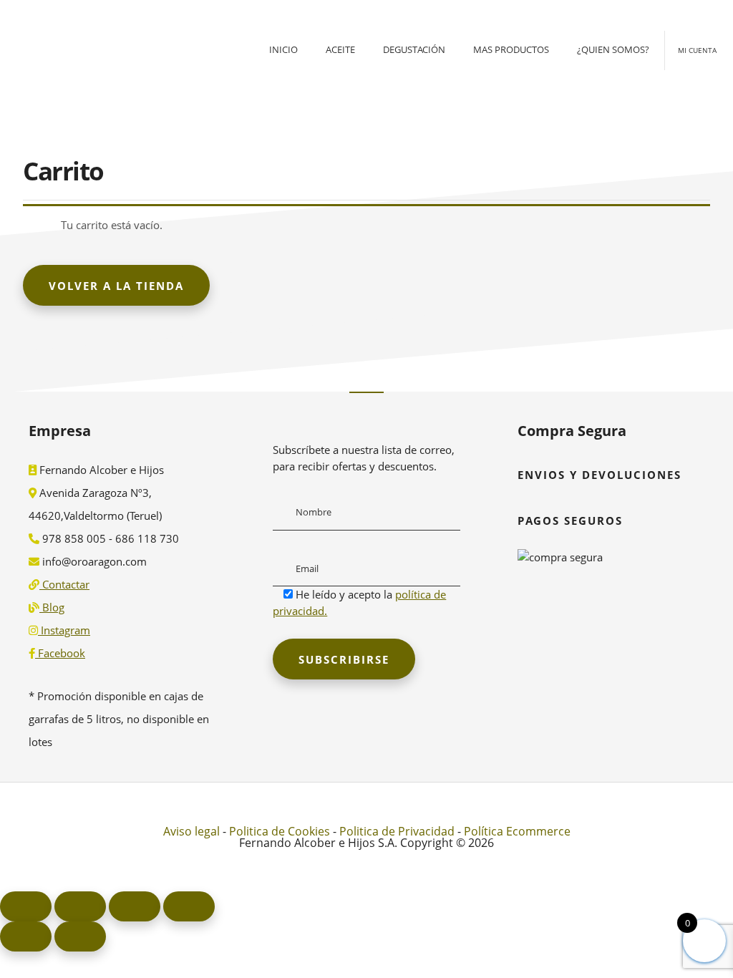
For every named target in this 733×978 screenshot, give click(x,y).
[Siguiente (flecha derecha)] (80, 936)
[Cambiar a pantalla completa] (80, 906)
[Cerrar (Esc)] (189, 906)
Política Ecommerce (517, 831)
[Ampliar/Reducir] (26, 906)
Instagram (64, 630)
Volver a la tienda (116, 286)
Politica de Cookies (279, 831)
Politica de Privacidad (397, 831)
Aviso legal (191, 831)
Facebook (60, 653)
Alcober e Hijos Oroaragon (107, 75)
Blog (51, 607)
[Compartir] (134, 906)
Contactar (64, 584)
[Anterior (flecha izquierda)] (26, 936)
